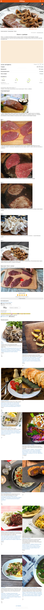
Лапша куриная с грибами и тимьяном (29, 587)
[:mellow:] (25, 313)
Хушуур (23, 388)
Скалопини (3, 587)
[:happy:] (9, 313)
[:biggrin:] (29, 313)
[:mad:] (14, 313)
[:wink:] (1, 313)
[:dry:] (7, 313)
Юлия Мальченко (40, 32)
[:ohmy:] (5, 313)
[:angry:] (28, 313)
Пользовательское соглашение (22, 607)
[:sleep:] (6, 313)
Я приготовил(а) (22, 298)
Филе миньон (24, 353)
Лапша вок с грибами (26, 538)
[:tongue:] (27, 313)
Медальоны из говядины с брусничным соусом (10, 531)
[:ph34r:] (18, 313)
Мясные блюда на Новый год (6, 302)
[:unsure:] (19, 313)
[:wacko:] (2, 313)
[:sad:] (3, 313)
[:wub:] (11, 314)
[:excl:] (22, 313)
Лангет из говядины (5, 400)
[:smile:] (13, 313)
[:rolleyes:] (15, 313)
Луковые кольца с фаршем (27, 483)
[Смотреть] (22, 280)
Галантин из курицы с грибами (28, 444)
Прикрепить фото (5, 316)
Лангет (2, 343)
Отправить (12, 316)
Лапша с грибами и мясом (6, 492)
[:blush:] (16, 313)
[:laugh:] (24, 313)
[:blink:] (23, 313)
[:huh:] (20, 313)
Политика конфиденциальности (22, 608)
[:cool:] (10, 313)
